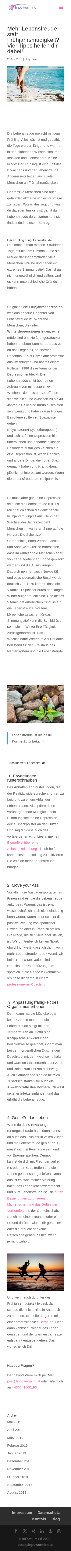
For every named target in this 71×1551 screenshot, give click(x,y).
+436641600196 (24, 1387)
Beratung (46, 1322)
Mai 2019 (14, 1422)
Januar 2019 (16, 1453)
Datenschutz (48, 1512)
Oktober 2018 (17, 1477)
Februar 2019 (17, 1445)
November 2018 (19, 1469)
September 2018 (19, 1485)
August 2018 (16, 1492)
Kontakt (39, 1519)
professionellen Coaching (26, 984)
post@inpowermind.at (23, 1381)
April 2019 (15, 1430)
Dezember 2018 (19, 1461)
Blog (27, 59)
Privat (34, 59)
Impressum (22, 1512)
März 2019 (15, 1438)
